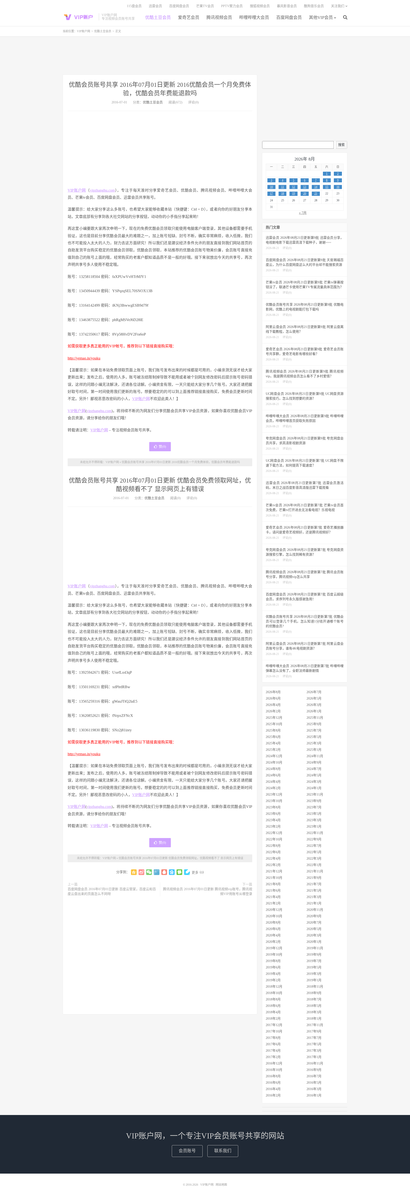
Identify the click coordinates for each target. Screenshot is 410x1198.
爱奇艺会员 (188, 17)
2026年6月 (273, 698)
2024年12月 (274, 756)
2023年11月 (315, 794)
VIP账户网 (79, 17)
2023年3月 (314, 820)
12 (293, 187)
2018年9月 (314, 993)
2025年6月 (273, 737)
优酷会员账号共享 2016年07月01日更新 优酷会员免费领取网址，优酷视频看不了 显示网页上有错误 (181, 858)
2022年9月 (314, 839)
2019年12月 (274, 948)
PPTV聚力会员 (232, 6)
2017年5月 (314, 1044)
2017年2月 (273, 1057)
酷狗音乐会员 (314, 6)
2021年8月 (273, 884)
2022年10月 (274, 839)
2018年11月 (315, 986)
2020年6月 (273, 929)
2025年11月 (315, 717)
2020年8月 (273, 922)
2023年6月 (273, 814)
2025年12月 (274, 717)
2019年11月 (315, 948)
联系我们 (222, 1150)
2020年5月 (314, 929)
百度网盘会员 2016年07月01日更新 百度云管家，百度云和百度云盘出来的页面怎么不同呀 (112, 891)
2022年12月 (274, 833)
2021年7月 (314, 884)
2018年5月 (314, 1006)
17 (271, 193)
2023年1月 (314, 826)
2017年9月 (314, 1031)
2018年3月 (314, 1012)
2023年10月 (274, 801)
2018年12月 (274, 986)
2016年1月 (314, 1095)
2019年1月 (314, 980)
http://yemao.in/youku (84, 358)
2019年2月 (273, 980)
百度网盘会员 (289, 17)
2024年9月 (314, 762)
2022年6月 (273, 852)
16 (337, 187)
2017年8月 (273, 1038)
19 (293, 193)
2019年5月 (314, 967)
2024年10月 (274, 762)
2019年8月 (273, 961)
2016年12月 (274, 1063)
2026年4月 (273, 705)
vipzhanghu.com (102, 190)
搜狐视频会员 (260, 6)
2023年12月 (274, 794)
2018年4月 (273, 1012)
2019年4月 (273, 974)
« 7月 (303, 213)
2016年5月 (314, 1082)
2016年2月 (273, 1095)
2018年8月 (273, 999)
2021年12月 (274, 871)
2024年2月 (273, 788)
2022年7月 (314, 846)
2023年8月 (273, 807)
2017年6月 (273, 1044)
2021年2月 (273, 903)
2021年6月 (273, 890)
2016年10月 (274, 1070)
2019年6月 (273, 967)
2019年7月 (314, 961)
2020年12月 (274, 910)
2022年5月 (314, 852)
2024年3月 (314, 781)
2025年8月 (273, 730)
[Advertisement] (205, 55)
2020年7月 (314, 922)
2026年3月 (314, 705)
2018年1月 (314, 1018)
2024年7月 (314, 769)
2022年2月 (273, 865)
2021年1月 (314, 903)
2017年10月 (274, 1031)
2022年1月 (314, 865)
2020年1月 (314, 942)
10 (271, 187)
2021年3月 (314, 897)
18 (282, 193)
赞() (162, 446)
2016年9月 (314, 1070)
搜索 (341, 145)
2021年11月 (315, 871)
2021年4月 (273, 897)
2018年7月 (314, 999)
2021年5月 (314, 890)
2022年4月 (273, 858)
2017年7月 (314, 1038)
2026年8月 (273, 692)
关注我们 (337, 6)
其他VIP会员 (321, 17)
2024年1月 (314, 788)
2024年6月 (273, 775)
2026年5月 (314, 698)
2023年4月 (273, 820)
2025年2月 (273, 749)
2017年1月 (314, 1057)
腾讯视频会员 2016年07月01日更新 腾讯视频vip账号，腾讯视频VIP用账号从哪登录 (207, 891)
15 (326, 187)
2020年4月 (273, 935)
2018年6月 (273, 1006)
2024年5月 (314, 775)
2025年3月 (314, 743)
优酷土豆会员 (158, 17)
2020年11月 (315, 910)
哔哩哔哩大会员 (254, 17)
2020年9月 (314, 916)
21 (315, 193)
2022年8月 (273, 846)
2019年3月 (314, 974)
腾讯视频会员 (219, 17)
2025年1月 (314, 749)
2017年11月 (315, 1025)
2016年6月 (273, 1082)
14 (315, 187)
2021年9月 (314, 878)
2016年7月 (314, 1076)
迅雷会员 (155, 6)
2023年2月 (273, 826)
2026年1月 (314, 711)
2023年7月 (314, 807)
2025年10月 (274, 724)
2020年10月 (274, 916)
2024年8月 (273, 769)
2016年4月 (273, 1089)
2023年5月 (314, 814)
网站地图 (221, 1184)
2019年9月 (314, 954)
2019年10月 (274, 954)
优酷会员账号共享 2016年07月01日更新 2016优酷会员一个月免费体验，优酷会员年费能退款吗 (181, 462)
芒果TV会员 (205, 6)
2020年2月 (273, 942)
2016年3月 (314, 1089)
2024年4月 (273, 781)
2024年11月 (315, 756)
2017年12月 (274, 1025)
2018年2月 (273, 1018)
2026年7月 (314, 692)
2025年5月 (314, 737)
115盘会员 (134, 6)
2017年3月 (314, 1050)
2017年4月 (273, 1050)
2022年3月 (314, 858)
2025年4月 (273, 743)
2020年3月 (314, 935)
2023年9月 (314, 801)
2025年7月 (314, 730)
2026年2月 (273, 711)
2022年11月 (315, 833)
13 (304, 187)
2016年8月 (273, 1076)
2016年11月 (315, 1063)
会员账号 (187, 1150)
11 (282, 187)
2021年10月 (274, 878)
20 (304, 193)
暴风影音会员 (287, 6)
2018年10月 (274, 993)
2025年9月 (314, 724)
